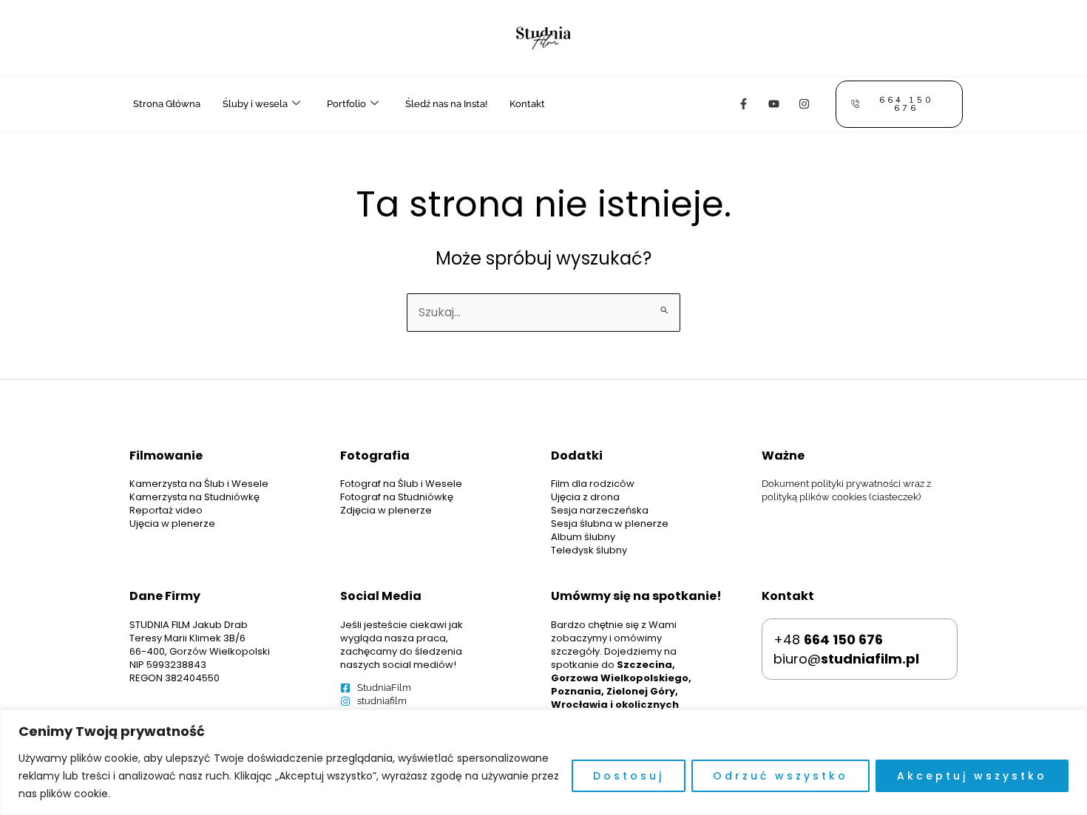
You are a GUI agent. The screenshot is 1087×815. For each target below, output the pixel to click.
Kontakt (527, 103)
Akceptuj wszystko (972, 775)
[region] (543, 762)
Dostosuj (628, 775)
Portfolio (346, 103)
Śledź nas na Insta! (446, 103)
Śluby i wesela (255, 103)
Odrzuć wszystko (780, 775)
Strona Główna (166, 103)
